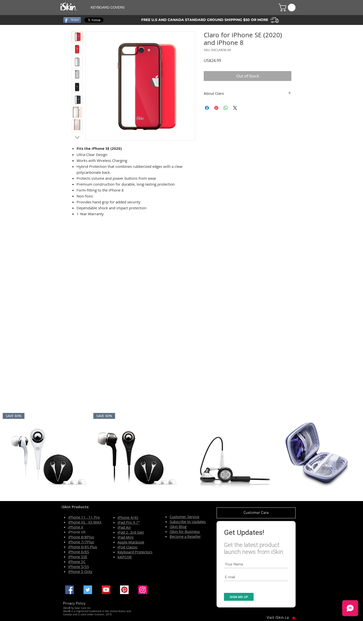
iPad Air (124, 527)
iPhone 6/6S (78, 551)
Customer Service (184, 516)
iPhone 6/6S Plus (82, 546)
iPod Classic (128, 546)
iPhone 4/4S (128, 517)
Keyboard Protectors (135, 551)
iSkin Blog (178, 526)
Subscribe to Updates (188, 521)
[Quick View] (227, 456)
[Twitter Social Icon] (87, 589)
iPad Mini (126, 537)
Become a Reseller (185, 536)
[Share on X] (235, 108)
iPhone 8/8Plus (81, 536)
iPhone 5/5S (78, 566)
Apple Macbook (131, 542)
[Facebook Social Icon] (69, 589)
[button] (178, 7)
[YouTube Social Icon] (106, 589)
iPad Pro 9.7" (129, 522)
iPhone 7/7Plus (81, 541)
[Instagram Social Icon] (142, 589)
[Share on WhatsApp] (226, 108)
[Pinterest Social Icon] (124, 589)
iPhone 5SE (77, 556)
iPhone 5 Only (80, 571)
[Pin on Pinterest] (216, 108)
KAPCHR (125, 556)
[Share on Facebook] (207, 108)
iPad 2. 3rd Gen (131, 532)
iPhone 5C (76, 561)
